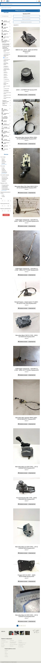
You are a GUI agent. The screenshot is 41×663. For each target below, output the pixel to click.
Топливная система (5, 146)
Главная (2, 7)
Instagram (6, 650)
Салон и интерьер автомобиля (5, 124)
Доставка (3, 645)
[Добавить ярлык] (4, 1)
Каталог (5, 7)
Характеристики (32, 56)
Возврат (2, 646)
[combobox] (26, 16)
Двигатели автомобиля (5, 28)
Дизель (3, 160)
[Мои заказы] (39, 1)
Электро (3, 163)
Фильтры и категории (21, 10)
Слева (3, 195)
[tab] (6, 21)
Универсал (4, 170)
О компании (3, 640)
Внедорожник (4, 172)
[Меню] (1, 1)
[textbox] (27, 16)
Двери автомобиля (4, 24)
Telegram (6, 653)
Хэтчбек (3, 169)
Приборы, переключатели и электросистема (5, 117)
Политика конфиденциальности (22, 642)
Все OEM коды (20, 646)
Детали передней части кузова (6, 21)
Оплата (2, 643)
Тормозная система (5, 149)
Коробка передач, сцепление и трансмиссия (5, 41)
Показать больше (4, 164)
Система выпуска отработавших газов (6, 128)
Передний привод (5, 185)
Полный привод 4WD (5, 189)
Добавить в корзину (23, 56)
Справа (3, 196)
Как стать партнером (13, 644)
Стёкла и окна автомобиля (5, 143)
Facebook (6, 656)
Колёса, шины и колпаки (5, 37)
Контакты (20, 640)
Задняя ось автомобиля (5, 34)
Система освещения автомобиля (6, 140)
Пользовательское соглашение (21, 645)
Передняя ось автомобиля (5, 114)
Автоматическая (5, 178)
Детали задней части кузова (5, 31)
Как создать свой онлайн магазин (13, 642)
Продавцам (12, 640)
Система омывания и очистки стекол (5, 136)
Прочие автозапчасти (4, 121)
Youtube (6, 655)
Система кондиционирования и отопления (6, 132)
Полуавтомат (4, 179)
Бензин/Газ (4, 161)
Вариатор (3, 181)
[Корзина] (37, 1)
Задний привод (5, 186)
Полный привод (5, 187)
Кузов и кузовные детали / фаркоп (5, 110)
